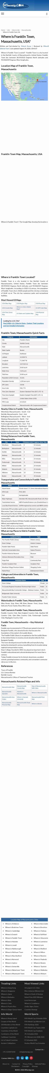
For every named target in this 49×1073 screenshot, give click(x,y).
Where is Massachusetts (39, 693)
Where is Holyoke (11, 942)
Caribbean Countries (8, 1037)
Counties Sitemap (30, 1010)
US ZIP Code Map (41, 308)
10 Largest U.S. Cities (32, 988)
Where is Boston (37, 704)
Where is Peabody (40, 959)
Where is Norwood (12, 959)
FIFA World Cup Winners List (34, 1021)
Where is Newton (40, 956)
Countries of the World (9, 1031)
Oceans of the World (8, 1021)
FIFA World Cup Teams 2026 (34, 1028)
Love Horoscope (30, 1000)
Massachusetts (26, 30)
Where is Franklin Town (13, 938)
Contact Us (16, 1064)
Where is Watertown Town (15, 970)
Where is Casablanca (31, 1003)
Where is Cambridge (12, 931)
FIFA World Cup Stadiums (33, 1031)
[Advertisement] (24, 126)
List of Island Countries (9, 1040)
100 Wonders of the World (10, 1025)
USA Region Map (22, 303)
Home (3, 30)
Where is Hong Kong (8, 988)
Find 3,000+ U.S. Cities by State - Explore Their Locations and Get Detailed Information (23, 324)
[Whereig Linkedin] (22, 1058)
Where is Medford (40, 949)
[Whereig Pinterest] (31, 1058)
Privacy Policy (27, 1064)
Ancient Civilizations (8, 1043)
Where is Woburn (40, 974)
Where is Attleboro (12, 924)
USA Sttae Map (6, 303)
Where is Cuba (6, 1003)
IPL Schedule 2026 (31, 1034)
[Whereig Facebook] (18, 1058)
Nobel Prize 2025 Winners (33, 997)
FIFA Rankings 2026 (31, 1025)
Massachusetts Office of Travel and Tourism (17, 677)
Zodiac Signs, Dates (31, 1006)
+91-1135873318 (9, 1052)
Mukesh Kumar (26, 46)
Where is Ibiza (6, 1000)
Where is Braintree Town (14, 927)
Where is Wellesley (40, 970)
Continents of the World (10, 1034)
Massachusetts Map (8, 687)
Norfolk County (6, 675)
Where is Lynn (39, 945)
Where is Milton (39, 952)
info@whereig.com (26, 1052)
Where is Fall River (40, 934)
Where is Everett (11, 934)
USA (8, 30)
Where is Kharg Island (9, 1018)
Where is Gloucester (41, 938)
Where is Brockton (40, 927)
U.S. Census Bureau (8, 672)
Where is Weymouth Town (14, 974)
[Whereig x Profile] (26, 1058)
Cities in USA (15, 30)
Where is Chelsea (40, 931)
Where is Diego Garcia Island (11, 1010)
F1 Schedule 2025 (30, 1040)
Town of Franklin (7, 670)
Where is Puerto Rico (8, 1006)
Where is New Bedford (13, 956)
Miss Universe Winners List (34, 991)
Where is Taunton (40, 966)
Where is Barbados (7, 997)
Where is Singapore (8, 991)
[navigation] (2, 14)
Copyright (25, 1066)
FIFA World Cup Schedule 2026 (35, 1018)
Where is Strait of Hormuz (33, 994)
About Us (6, 1064)
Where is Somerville (12, 966)
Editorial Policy (40, 1064)
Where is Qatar (6, 994)
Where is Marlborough (13, 949)
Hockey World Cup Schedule (34, 1043)
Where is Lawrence (40, 942)
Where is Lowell (11, 945)
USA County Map (7, 308)
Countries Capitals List (9, 1028)
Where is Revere (40, 963)
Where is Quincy (11, 963)
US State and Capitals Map (25, 313)
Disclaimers (15, 1066)
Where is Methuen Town (14, 952)
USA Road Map (40, 303)
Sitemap (35, 1066)
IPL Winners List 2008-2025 (34, 1037)
